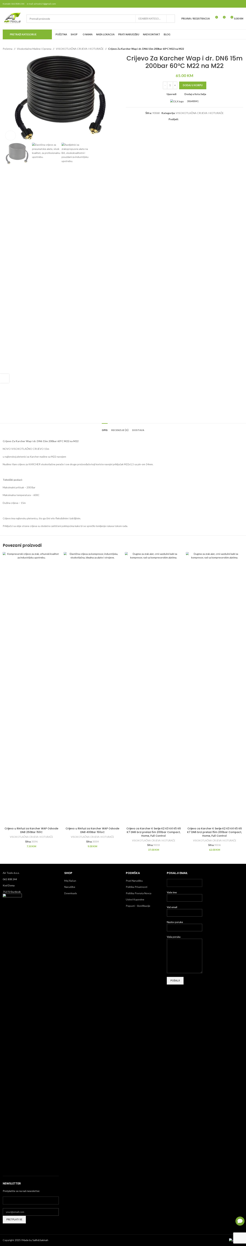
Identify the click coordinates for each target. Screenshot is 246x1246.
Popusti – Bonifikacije (138, 905)
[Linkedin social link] (194, 119)
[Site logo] (13, 18)
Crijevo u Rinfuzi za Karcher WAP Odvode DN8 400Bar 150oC (92, 830)
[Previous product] (232, 49)
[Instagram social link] (231, 4)
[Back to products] (237, 49)
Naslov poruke (175, 922)
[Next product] (241, 49)
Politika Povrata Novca (138, 893)
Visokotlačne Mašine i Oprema (34, 48)
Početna (7, 48)
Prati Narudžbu (134, 880)
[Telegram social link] (198, 119)
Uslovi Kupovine (135, 899)
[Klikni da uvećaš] (10, 135)
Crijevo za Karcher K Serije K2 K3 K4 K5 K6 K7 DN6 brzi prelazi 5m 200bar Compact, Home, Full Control (153, 832)
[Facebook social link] (222, 4)
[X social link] (227, 4)
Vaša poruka (173, 936)
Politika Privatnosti (136, 886)
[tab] (105, 428)
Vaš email (172, 907)
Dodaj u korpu (193, 85)
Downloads (70, 893)
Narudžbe (69, 886)
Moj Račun (70, 880)
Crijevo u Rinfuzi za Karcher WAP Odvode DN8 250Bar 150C (31, 830)
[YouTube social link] (236, 4)
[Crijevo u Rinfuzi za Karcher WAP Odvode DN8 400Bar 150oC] (92, 688)
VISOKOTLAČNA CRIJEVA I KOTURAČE (80, 48)
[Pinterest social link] (241, 4)
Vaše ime (172, 892)
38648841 (192, 101)
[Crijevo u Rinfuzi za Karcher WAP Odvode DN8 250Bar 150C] (31, 688)
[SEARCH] (171, 18)
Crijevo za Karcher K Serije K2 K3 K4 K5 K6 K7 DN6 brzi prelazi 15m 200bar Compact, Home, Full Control (214, 832)
